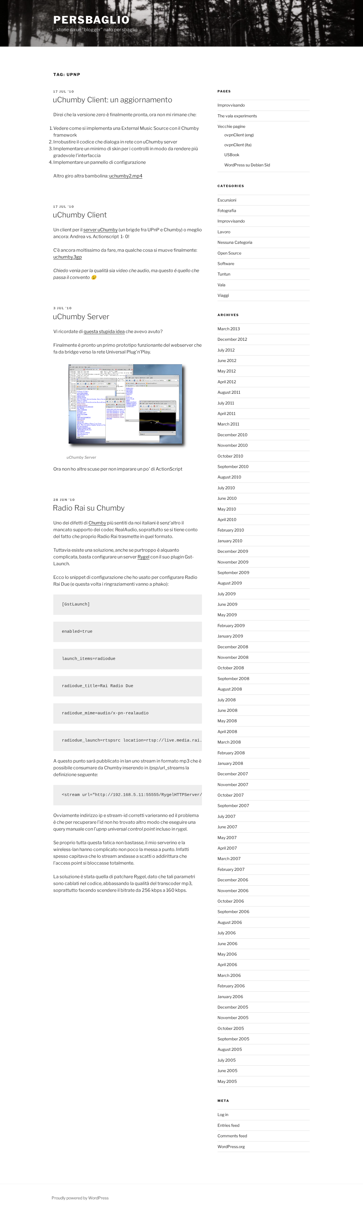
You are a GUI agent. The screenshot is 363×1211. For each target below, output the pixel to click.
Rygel (143, 557)
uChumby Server (81, 316)
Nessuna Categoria (235, 242)
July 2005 (227, 1060)
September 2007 (233, 805)
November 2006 (233, 890)
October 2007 (231, 795)
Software (226, 263)
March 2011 (228, 424)
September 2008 (233, 678)
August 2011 (229, 392)
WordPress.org (231, 1146)
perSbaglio (91, 20)
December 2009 (233, 551)
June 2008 (227, 710)
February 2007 (231, 869)
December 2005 (233, 1007)
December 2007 (233, 773)
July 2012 (226, 350)
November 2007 (233, 784)
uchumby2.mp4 (125, 176)
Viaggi (223, 295)
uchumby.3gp (67, 257)
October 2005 (231, 1028)
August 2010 (229, 477)
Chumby (97, 523)
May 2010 (227, 509)
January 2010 (230, 540)
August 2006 (230, 922)
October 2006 (231, 901)
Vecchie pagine (231, 126)
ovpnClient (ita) (238, 144)
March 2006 (229, 975)
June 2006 (227, 943)
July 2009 (227, 593)
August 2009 (230, 583)
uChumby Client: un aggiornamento (112, 99)
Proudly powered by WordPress (80, 1197)
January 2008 (230, 763)
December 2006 (233, 879)
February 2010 (231, 530)
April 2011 (227, 413)
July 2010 (226, 487)
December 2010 (233, 434)
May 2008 (227, 720)
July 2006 (227, 932)
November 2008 (233, 657)
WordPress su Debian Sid (247, 164)
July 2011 (226, 403)
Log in (223, 1114)
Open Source (229, 253)
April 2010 (227, 519)
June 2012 (227, 360)
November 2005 (233, 1017)
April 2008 (227, 731)
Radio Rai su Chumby (89, 507)
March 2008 (229, 742)
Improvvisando (231, 105)
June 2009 (227, 604)
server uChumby (100, 229)
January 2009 (230, 636)
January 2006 (230, 996)
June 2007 (227, 826)
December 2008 (233, 646)
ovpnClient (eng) (239, 134)
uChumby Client (80, 214)
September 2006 (233, 911)
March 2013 (229, 328)
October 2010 (230, 456)
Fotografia (227, 210)
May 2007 (227, 837)
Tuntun (224, 274)
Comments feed (232, 1135)
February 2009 (231, 625)
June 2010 (227, 498)
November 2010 (233, 445)
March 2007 (229, 858)
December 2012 (232, 339)
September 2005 (233, 1038)
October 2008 (231, 667)
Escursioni (227, 200)
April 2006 (227, 964)
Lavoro (224, 231)
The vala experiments (237, 115)
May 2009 (227, 614)
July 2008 (227, 699)
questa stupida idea (104, 331)
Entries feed (228, 1125)
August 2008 (230, 689)
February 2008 (231, 752)
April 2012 (227, 381)
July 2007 (226, 816)
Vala (221, 284)
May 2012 (227, 371)
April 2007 (227, 848)
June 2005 (227, 1070)
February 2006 (231, 985)
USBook (231, 154)
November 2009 (233, 562)
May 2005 (227, 1081)
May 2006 (227, 954)
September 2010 (233, 466)
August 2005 (230, 1049)
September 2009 (233, 572)
